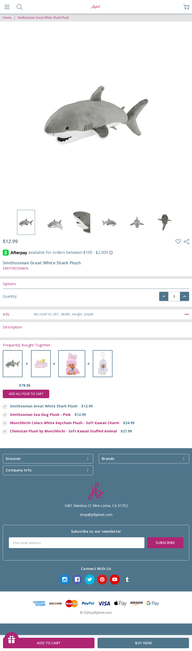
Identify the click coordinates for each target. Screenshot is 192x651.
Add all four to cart (26, 394)
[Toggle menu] (7, 7)
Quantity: (10, 296)
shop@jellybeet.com (96, 514)
